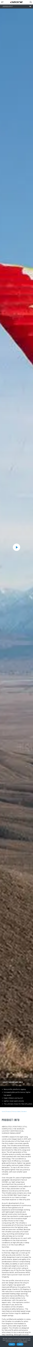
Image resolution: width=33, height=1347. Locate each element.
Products (8, 1111)
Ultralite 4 (24, 1111)
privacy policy (23, 1341)
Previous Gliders (16, 1111)
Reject (11, 1344)
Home (3, 1111)
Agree (20, 1344)
